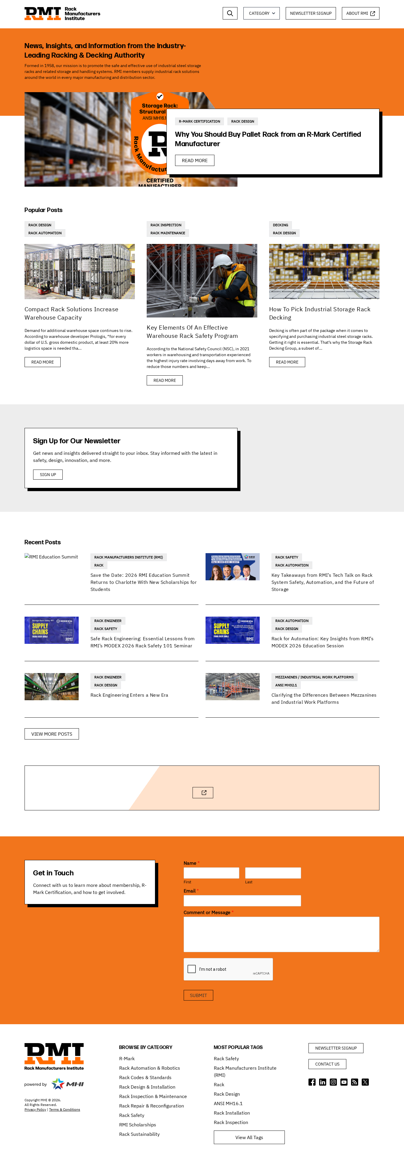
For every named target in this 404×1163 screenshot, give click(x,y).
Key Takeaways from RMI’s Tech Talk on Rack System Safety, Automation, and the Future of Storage (323, 582)
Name (192, 863)
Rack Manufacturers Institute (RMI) (128, 557)
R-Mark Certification (199, 121)
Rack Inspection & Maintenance (153, 1096)
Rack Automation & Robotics (149, 1068)
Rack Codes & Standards (145, 1077)
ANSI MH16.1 (228, 1103)
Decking (280, 225)
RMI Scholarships (137, 1125)
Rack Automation (45, 233)
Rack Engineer (108, 620)
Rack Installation (232, 1113)
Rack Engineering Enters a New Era (130, 695)
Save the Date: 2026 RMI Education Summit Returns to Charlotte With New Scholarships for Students (144, 582)
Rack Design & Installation (147, 1087)
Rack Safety (286, 557)
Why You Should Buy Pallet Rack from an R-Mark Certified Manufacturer (268, 139)
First (187, 882)
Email (191, 891)
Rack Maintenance (168, 233)
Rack (99, 565)
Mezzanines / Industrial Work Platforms (314, 677)
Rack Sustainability (139, 1134)
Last (249, 882)
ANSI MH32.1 (286, 685)
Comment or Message (209, 912)
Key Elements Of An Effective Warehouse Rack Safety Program (192, 331)
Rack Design (242, 121)
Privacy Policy (35, 1109)
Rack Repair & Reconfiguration (151, 1106)
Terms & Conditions (64, 1109)
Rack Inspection (166, 225)
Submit (198, 995)
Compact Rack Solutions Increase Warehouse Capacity (72, 313)
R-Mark (127, 1058)
